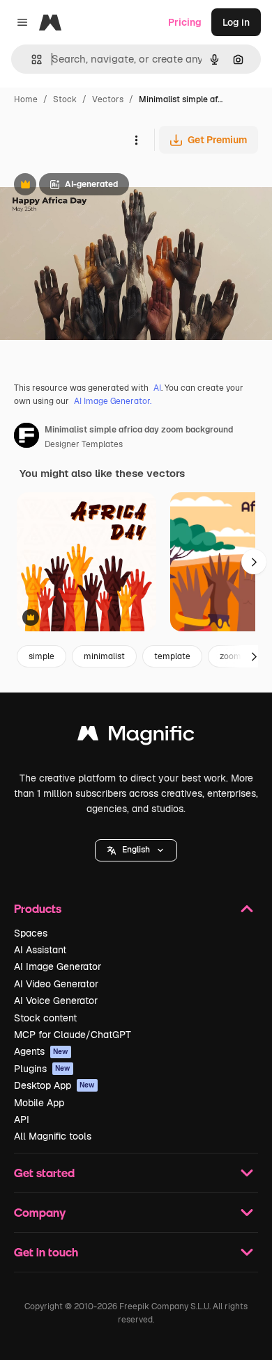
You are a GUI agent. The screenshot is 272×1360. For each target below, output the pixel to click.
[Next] (253, 561)
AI (157, 388)
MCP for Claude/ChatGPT (72, 1034)
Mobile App (39, 1102)
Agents (41, 1051)
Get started (44, 1172)
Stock (65, 99)
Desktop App (54, 1085)
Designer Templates (84, 444)
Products (37, 908)
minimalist (104, 656)
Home (26, 99)
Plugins (42, 1068)
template (172, 656)
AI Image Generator (57, 966)
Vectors (107, 99)
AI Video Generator (56, 984)
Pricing (185, 22)
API (21, 1119)
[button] (136, 850)
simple (41, 656)
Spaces (30, 933)
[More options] (136, 140)
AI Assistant (40, 950)
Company (40, 1212)
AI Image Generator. (112, 401)
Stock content (45, 1018)
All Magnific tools (52, 1136)
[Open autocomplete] (31, 59)
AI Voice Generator (56, 1000)
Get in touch (46, 1252)
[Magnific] (136, 736)
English (136, 849)
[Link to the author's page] (26, 437)
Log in (236, 22)
